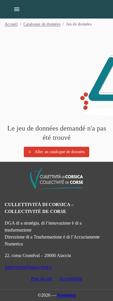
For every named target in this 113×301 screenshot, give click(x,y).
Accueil (11, 24)
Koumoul (66, 295)
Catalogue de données (41, 24)
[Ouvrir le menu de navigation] (17, 9)
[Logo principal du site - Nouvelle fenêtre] (56, 178)
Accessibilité (70, 278)
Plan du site (41, 278)
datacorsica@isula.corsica (28, 267)
